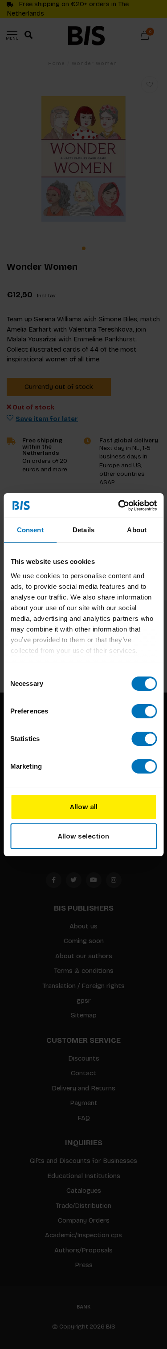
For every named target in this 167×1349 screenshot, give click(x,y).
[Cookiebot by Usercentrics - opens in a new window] (119, 505)
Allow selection (83, 836)
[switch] (144, 711)
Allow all (84, 807)
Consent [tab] (30, 530)
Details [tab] (83, 530)
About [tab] (137, 530)
